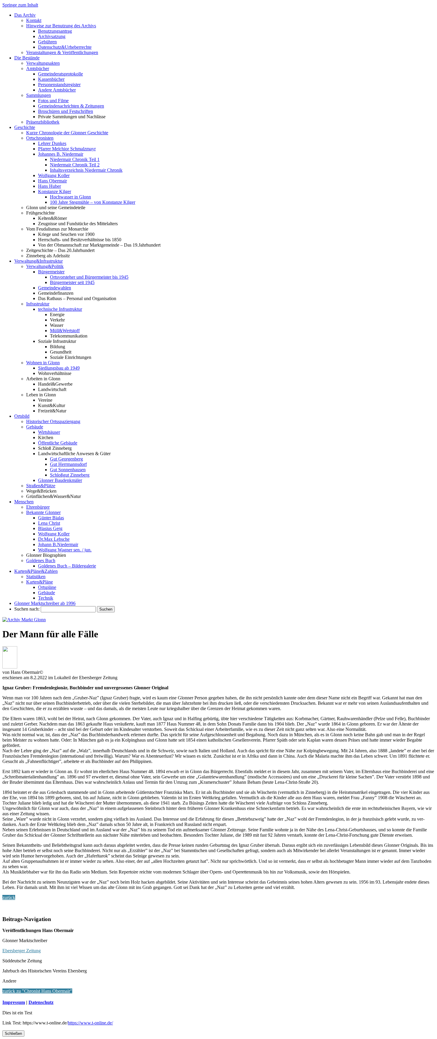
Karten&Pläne (39, 581)
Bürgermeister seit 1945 (72, 282)
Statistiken (35, 576)
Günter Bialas (51, 517)
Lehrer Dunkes (52, 143)
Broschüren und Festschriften (65, 111)
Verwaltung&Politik (45, 266)
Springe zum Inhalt (20, 4)
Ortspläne (47, 587)
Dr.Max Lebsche (54, 539)
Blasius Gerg (50, 528)
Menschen (24, 501)
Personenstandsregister (59, 84)
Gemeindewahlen (54, 287)
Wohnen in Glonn (43, 362)
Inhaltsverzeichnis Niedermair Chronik (86, 170)
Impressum (13, 1002)
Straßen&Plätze (40, 485)
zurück (8, 897)
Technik (45, 597)
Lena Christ (49, 523)
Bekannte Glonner (43, 512)
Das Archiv (25, 15)
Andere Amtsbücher (57, 89)
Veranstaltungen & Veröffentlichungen (62, 52)
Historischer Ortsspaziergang (53, 421)
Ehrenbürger (38, 507)
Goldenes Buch (40, 560)
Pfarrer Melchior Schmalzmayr (67, 148)
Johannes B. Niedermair (60, 154)
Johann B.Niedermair (58, 544)
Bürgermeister (51, 271)
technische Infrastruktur (60, 309)
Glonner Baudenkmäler (60, 480)
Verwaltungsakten (43, 63)
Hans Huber (49, 186)
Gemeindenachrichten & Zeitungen (71, 105)
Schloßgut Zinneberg (69, 474)
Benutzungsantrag (55, 31)
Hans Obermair (52, 180)
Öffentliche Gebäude (57, 442)
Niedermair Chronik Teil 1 (75, 159)
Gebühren (47, 41)
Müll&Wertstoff (65, 330)
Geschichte (24, 127)
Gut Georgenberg (66, 458)
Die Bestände (27, 57)
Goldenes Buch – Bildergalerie (67, 565)
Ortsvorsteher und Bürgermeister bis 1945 (89, 277)
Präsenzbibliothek (42, 121)
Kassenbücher (51, 79)
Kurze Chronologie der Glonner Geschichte (67, 132)
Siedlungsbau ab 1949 (59, 367)
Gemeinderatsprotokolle (60, 73)
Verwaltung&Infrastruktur (38, 261)
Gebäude (34, 426)
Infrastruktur (37, 303)
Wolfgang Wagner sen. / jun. (65, 549)
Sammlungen (38, 95)
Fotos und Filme (53, 100)
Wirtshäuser (49, 432)
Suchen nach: (27, 608)
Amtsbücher (37, 68)
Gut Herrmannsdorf (68, 464)
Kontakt (33, 20)
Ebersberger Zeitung (21, 950)
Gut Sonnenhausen (68, 469)
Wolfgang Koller (54, 175)
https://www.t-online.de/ (90, 1022)
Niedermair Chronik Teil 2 (75, 164)
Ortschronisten (40, 138)
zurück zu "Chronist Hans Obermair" (37, 991)
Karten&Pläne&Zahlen (36, 571)
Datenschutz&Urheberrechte (65, 47)
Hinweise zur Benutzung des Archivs (61, 25)
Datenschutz (41, 1002)
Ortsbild (21, 416)
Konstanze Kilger (54, 191)
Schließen (13, 1033)
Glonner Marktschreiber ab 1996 (45, 603)
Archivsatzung (51, 36)
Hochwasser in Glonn (70, 196)
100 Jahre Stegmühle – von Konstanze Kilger (92, 202)
